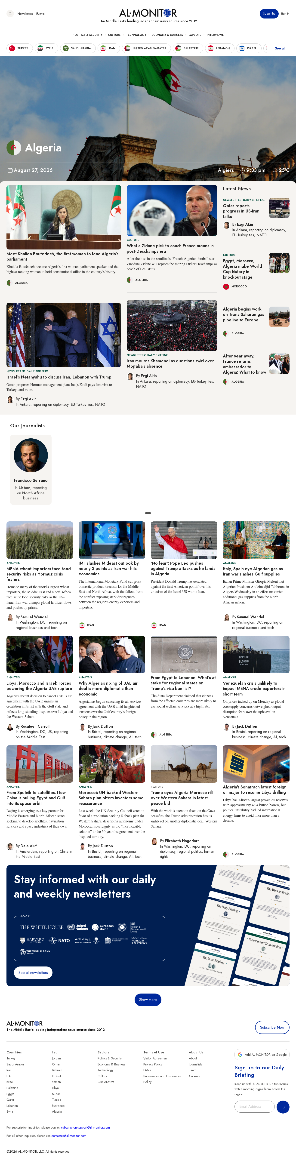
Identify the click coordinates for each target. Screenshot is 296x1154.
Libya (55, 1088)
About (193, 1058)
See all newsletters (33, 972)
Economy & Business (167, 35)
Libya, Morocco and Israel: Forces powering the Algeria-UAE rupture (39, 686)
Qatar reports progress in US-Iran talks (241, 211)
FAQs (147, 1070)
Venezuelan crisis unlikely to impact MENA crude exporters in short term (254, 688)
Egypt (10, 1094)
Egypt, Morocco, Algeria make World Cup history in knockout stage (242, 269)
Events (40, 13)
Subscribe (269, 14)
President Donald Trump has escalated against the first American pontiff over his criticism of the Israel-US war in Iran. (181, 586)
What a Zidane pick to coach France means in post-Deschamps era (170, 248)
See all (280, 48)
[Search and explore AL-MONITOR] (10, 13)
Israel (9, 1082)
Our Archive (106, 1082)
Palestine (12, 1088)
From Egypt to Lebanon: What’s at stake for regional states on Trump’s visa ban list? (183, 683)
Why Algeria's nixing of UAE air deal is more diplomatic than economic (108, 688)
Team (192, 1070)
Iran (9, 1070)
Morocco (58, 1105)
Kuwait (56, 1076)
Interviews (215, 35)
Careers (194, 1076)
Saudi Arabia (15, 1064)
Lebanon (12, 1105)
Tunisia (56, 1099)
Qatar (10, 1099)
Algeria (57, 1111)
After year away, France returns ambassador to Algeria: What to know (244, 364)
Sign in (285, 14)
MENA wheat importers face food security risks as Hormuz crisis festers (38, 574)
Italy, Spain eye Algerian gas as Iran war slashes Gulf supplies (253, 571)
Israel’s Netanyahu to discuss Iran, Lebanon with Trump (58, 377)
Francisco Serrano (31, 480)
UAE (9, 1076)
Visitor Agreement (155, 1058)
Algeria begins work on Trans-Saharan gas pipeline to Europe (243, 314)
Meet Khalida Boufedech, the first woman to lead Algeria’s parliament (62, 256)
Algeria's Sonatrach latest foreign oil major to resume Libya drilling (255, 789)
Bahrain (57, 1070)
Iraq (54, 1052)
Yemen (56, 1082)
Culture (114, 35)
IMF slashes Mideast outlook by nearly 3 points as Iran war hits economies (109, 568)
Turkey (10, 1058)
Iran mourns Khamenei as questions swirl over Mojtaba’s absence (170, 363)
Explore (194, 35)
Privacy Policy (152, 1064)
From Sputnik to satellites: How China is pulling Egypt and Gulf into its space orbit (36, 798)
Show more (148, 999)
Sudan (56, 1094)
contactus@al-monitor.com (68, 1135)
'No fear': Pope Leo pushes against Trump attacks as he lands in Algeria (183, 568)
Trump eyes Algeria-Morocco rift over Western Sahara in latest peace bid (182, 798)
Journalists (195, 1064)
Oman (56, 1064)
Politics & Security (87, 35)
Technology (136, 35)
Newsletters (25, 13)
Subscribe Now (272, 1027)
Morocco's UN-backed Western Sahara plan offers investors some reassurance (111, 798)
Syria (9, 1111)
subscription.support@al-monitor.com (85, 1127)
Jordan (56, 1058)
